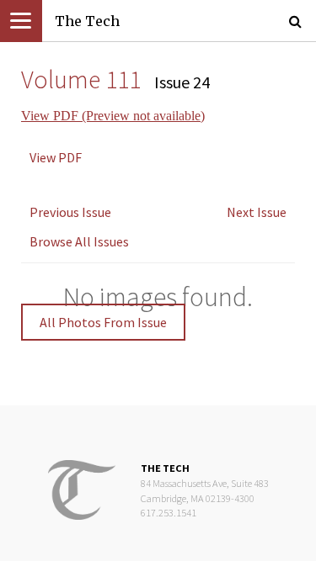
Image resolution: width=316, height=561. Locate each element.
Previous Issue (70, 212)
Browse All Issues (79, 241)
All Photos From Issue (103, 322)
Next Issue (257, 212)
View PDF (55, 157)
